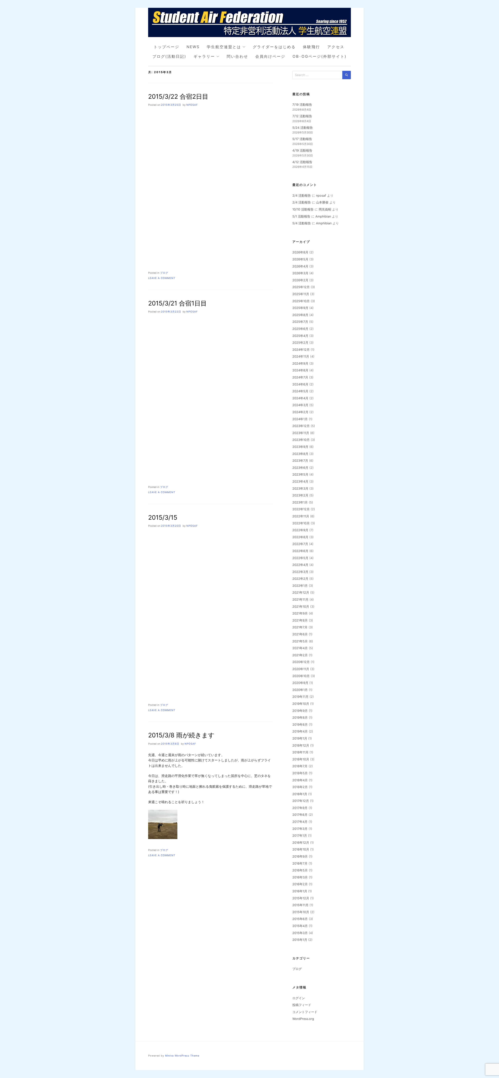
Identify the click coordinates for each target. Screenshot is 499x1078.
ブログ (164, 272)
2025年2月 (300, 343)
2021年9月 (300, 613)
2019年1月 (299, 738)
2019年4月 (300, 731)
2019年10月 (300, 704)
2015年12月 (300, 898)
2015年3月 (300, 933)
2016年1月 (299, 891)
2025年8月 (300, 315)
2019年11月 (300, 697)
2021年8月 (300, 620)
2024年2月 (300, 412)
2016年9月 (300, 856)
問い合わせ (237, 56)
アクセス (335, 46)
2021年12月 (300, 592)
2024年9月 (300, 363)
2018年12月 (300, 745)
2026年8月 (300, 252)
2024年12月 (301, 350)
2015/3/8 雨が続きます (181, 735)
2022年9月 (300, 530)
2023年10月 (301, 440)
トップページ (166, 46)
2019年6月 (300, 724)
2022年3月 (300, 572)
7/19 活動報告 (302, 105)
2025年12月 (301, 287)
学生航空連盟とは (224, 46)
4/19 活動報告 (302, 150)
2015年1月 (299, 940)
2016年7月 (300, 863)
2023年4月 (300, 481)
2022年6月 (300, 551)
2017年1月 (299, 835)
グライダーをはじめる (274, 46)
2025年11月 (300, 294)
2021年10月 (300, 606)
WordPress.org (303, 1019)
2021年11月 (300, 599)
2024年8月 (300, 370)
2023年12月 (301, 426)
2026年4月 (300, 266)
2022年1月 (300, 586)
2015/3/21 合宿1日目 (177, 303)
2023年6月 (300, 468)
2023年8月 (300, 454)
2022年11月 (300, 516)
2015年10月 (300, 912)
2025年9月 (300, 308)
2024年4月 (300, 398)
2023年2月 (300, 495)
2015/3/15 (162, 517)
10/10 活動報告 (303, 209)
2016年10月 (300, 849)
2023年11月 (300, 433)
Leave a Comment (161, 278)
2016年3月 (300, 877)
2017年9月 (300, 808)
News (193, 46)
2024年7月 (300, 377)
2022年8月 (300, 537)
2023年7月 (300, 461)
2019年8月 (300, 717)
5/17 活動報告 (302, 139)
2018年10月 (300, 759)
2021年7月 (300, 627)
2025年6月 (300, 329)
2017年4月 (300, 822)
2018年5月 (300, 773)
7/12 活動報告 (302, 116)
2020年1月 (300, 690)
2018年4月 (300, 780)
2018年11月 (300, 752)
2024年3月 (300, 405)
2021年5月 (300, 641)
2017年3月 (300, 829)
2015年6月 (300, 919)
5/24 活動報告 (302, 128)
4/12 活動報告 (302, 162)
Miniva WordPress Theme (182, 1055)
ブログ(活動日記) (169, 56)
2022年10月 (301, 523)
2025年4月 (300, 336)
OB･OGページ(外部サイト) (320, 56)
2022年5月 (300, 558)
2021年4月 (300, 648)
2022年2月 (300, 579)
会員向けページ (270, 56)
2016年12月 (300, 842)
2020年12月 (301, 662)
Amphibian (323, 216)
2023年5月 (300, 474)
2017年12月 (300, 801)
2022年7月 (300, 544)
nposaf (192, 104)
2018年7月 (300, 766)
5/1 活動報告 (301, 216)
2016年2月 (300, 884)
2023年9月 (300, 447)
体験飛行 (311, 46)
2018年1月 (299, 794)
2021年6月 (300, 634)
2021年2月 (300, 655)
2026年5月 (300, 259)
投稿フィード (301, 1005)
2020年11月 (300, 669)
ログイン (298, 998)
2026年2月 (300, 280)
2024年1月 (300, 419)
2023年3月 (300, 488)
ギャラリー (204, 56)
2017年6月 (300, 815)
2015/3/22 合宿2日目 (178, 96)
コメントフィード (304, 1012)
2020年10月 (301, 676)
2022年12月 (301, 509)
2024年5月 (300, 391)
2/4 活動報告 (301, 195)
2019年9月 (300, 711)
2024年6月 (300, 384)
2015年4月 (300, 926)
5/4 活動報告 (301, 223)
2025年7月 (300, 322)
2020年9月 (300, 683)
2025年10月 (301, 301)
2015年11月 (300, 905)
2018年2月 (300, 787)
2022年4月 (300, 565)
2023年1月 (300, 502)
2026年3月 (300, 273)
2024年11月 (300, 356)
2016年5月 (300, 870)
